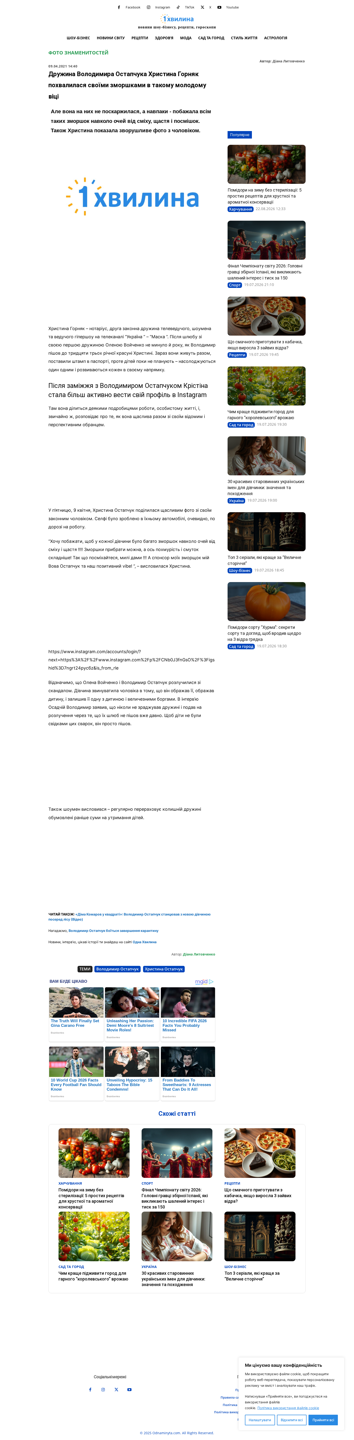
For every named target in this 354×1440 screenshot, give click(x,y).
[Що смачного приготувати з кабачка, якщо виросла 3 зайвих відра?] (267, 316)
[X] (202, 7)
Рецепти (237, 355)
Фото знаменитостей (78, 53)
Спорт (235, 285)
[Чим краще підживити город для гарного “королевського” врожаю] (267, 385)
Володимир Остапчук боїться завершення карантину (113, 931)
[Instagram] (148, 7)
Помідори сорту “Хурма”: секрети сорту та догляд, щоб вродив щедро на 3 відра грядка (264, 633)
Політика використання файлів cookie (288, 1408)
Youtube (232, 7)
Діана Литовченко (289, 61)
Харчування (240, 209)
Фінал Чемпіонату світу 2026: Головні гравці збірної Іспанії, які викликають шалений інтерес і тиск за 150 (265, 271)
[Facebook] (119, 7)
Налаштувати (260, 1420)
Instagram (162, 7)
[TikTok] (178, 7)
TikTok (189, 7)
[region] (291, 1393)
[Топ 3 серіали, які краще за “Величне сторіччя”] (267, 531)
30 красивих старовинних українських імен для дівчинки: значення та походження (266, 487)
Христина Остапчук (164, 969)
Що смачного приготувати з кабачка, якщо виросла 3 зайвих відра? (257, 1195)
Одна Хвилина (145, 942)
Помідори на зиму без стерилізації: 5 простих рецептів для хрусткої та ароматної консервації (265, 196)
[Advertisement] (132, 285)
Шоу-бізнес (240, 570)
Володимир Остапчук (117, 969)
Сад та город (241, 424)
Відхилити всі (292, 1420)
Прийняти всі (323, 1420)
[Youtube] (219, 7)
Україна (236, 500)
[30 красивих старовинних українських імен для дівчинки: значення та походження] (267, 455)
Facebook (133, 7)
